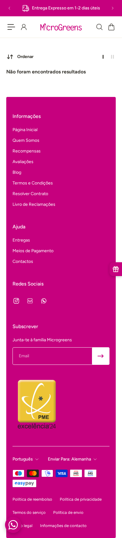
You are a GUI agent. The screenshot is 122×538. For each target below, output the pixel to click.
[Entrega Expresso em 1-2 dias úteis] (61, 8)
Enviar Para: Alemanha (69, 459)
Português (23, 459)
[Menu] (11, 27)
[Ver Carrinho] (111, 27)
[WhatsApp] (44, 301)
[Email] (30, 301)
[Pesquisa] (99, 27)
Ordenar (25, 56)
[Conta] (23, 27)
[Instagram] (16, 301)
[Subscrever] (100, 356)
